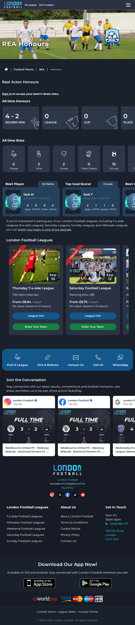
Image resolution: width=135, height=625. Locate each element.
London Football (67, 479)
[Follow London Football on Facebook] (67, 494)
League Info (36, 315)
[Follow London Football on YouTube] (83, 494)
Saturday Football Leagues (25, 535)
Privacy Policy (70, 535)
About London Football (77, 516)
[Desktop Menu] (128, 5)
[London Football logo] (13, 5)
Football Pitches (88, 611)
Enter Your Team (36, 326)
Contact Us (68, 541)
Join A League (46, 5)
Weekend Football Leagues (26, 528)
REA (41, 69)
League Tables (67, 611)
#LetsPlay (68, 487)
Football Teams (23, 69)
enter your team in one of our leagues (44, 229)
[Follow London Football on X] (60, 494)
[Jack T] (76, 202)
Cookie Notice (70, 528)
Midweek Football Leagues (25, 522)
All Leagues (31, 5)
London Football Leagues (29, 240)
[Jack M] (16, 202)
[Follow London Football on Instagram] (52, 494)
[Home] (6, 69)
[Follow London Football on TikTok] (75, 494)
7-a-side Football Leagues (24, 516)
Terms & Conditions (74, 522)
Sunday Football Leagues (24, 541)
